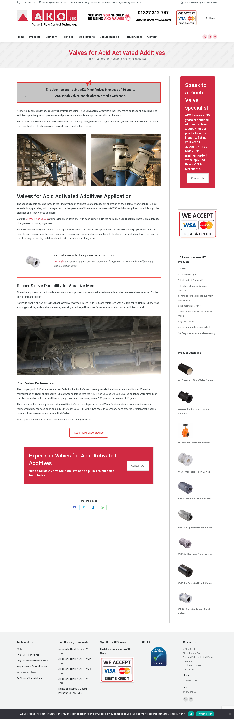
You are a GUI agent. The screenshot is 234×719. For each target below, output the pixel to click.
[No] (229, 714)
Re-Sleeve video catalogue (30, 678)
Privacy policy (205, 713)
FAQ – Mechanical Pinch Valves (32, 660)
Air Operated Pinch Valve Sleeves (196, 380)
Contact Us (137, 465)
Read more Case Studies (89, 432)
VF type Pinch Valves (37, 219)
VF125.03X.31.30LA (104, 255)
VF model (59, 261)
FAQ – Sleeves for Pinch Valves (32, 666)
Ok (191, 713)
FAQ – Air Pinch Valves (28, 654)
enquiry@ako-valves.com (54, 2)
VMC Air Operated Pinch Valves (195, 527)
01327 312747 (28, 2)
